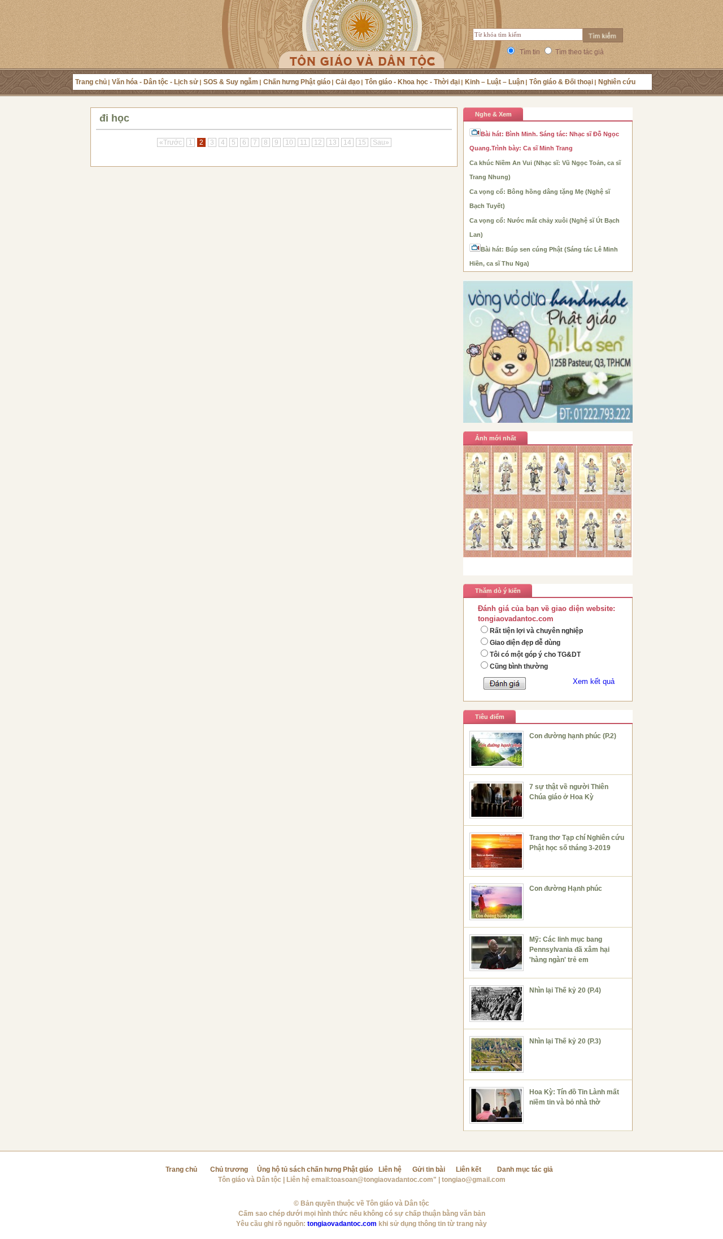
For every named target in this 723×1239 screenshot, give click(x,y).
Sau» (381, 142)
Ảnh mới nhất (495, 438)
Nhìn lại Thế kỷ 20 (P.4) (565, 990)
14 (347, 142)
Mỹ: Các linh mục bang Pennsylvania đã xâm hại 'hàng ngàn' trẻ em (569, 949)
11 (303, 142)
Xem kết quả (594, 681)
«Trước (170, 142)
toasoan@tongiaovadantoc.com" (384, 1180)
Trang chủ (91, 82)
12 (318, 142)
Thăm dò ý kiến (498, 590)
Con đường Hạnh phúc (565, 889)
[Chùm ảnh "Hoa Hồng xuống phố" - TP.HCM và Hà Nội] (548, 555)
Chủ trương (229, 1169)
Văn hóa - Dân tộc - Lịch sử (155, 82)
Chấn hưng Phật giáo (296, 82)
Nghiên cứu (616, 82)
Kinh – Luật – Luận (494, 82)
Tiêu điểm (489, 716)
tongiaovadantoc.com (342, 1224)
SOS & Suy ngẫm (230, 82)
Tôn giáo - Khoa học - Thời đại (412, 82)
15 (362, 142)
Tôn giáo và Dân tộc (249, 1180)
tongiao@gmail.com (474, 1180)
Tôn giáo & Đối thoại (561, 82)
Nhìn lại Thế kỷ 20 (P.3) (565, 1041)
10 (289, 142)
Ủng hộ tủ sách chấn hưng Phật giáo (315, 1169)
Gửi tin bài (428, 1169)
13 (333, 142)
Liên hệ (390, 1169)
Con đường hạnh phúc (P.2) (572, 736)
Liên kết (468, 1169)
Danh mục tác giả (525, 1169)
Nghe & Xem (493, 114)
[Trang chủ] (361, 48)
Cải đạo (348, 82)
